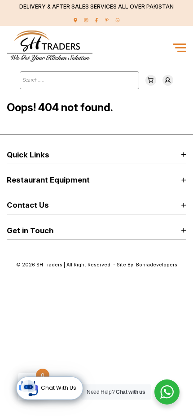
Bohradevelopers (156, 265)
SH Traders (49, 265)
